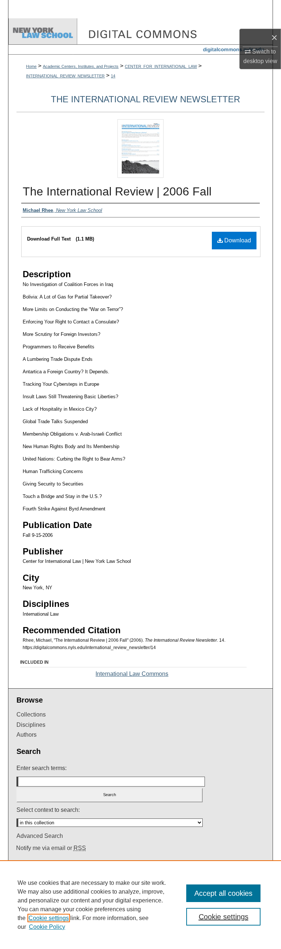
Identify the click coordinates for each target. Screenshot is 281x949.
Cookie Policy (47, 927)
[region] (140, 904)
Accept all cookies (223, 893)
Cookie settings (49, 918)
